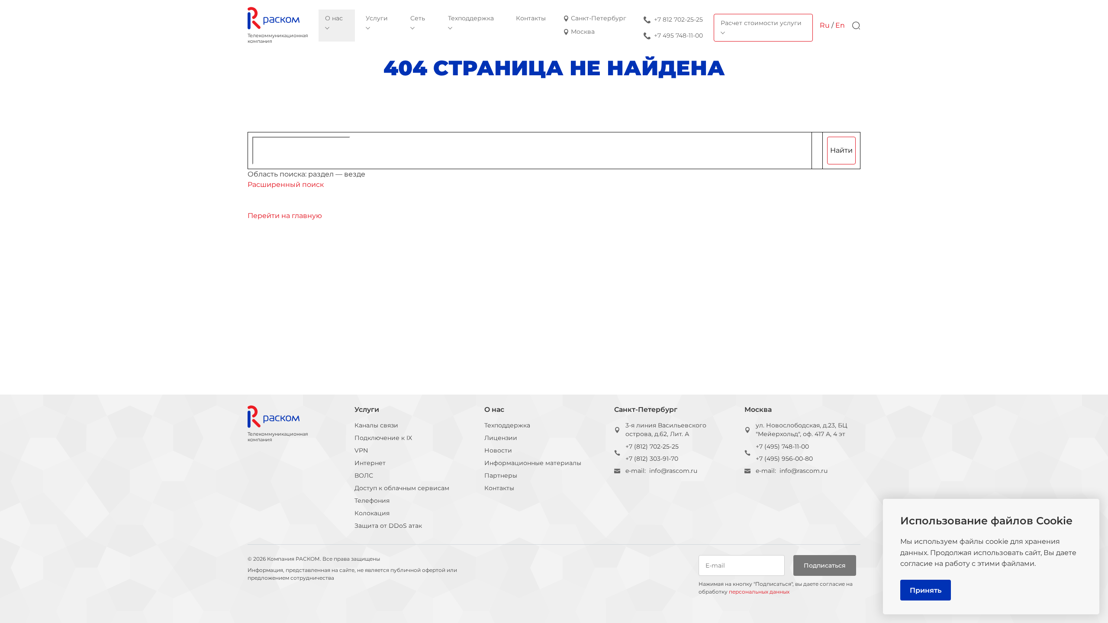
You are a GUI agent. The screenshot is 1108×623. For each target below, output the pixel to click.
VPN (361, 450)
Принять (925, 590)
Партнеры (500, 475)
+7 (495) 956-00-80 (784, 458)
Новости (498, 450)
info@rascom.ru (673, 471)
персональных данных (759, 591)
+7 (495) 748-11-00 (782, 446)
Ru (825, 25)
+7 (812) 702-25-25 (652, 446)
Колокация (372, 513)
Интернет (370, 463)
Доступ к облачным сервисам (401, 488)
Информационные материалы (532, 463)
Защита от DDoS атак (388, 526)
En (840, 25)
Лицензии (500, 438)
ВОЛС (363, 475)
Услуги (366, 409)
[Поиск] (856, 25)
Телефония (372, 500)
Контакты (499, 488)
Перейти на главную (285, 216)
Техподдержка (507, 425)
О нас (494, 409)
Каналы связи (376, 425)
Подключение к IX (383, 438)
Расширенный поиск (286, 184)
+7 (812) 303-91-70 (651, 458)
